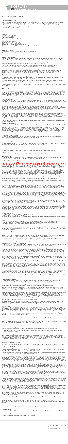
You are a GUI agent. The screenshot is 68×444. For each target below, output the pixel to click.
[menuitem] (6, 6)
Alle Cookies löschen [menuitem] (52, 426)
